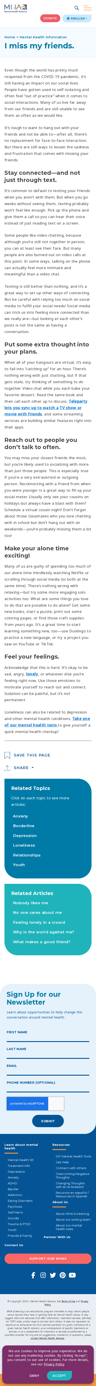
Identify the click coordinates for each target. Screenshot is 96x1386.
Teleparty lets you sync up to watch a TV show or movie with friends (45, 408)
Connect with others (71, 1168)
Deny (34, 1376)
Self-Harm (15, 1212)
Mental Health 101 (20, 1160)
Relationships (27, 855)
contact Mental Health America (47, 1338)
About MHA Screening (72, 1213)
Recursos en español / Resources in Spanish (72, 1194)
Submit (48, 1121)
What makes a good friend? (41, 942)
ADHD (12, 1183)
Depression (25, 835)
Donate (50, 18)
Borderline (23, 826)
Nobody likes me (30, 903)
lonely (32, 674)
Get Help (62, 1162)
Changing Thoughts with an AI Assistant (70, 1185)
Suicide (13, 1218)
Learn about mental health (21, 1146)
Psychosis (15, 1206)
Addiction (15, 1195)
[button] (77, 8)
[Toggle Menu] (88, 8)
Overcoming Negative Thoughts (72, 1175)
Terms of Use (68, 1301)
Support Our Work (48, 1258)
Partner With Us (57, 1237)
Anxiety (20, 816)
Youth (19, 865)
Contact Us (13, 1245)
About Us (60, 1202)
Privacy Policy (54, 1364)
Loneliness (24, 845)
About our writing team (73, 1219)
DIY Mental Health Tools (73, 1156)
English (77, 18)
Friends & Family (20, 1235)
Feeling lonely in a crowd (39, 922)
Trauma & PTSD (19, 1224)
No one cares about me (37, 912)
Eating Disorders (20, 1200)
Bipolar (13, 1189)
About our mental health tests (69, 1227)
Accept (59, 1376)
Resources (61, 1144)
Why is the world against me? (43, 932)
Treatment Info (19, 1166)
